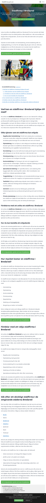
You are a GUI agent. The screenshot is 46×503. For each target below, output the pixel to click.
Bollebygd (6, 421)
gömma (18, 87)
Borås (5, 414)
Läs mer (35, 497)
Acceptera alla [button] (19, 500)
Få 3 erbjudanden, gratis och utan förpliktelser (23, 19)
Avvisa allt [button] (28, 500)
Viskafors (5, 424)
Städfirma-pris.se (7, 2)
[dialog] (23, 498)
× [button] (44, 494)
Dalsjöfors (6, 436)
